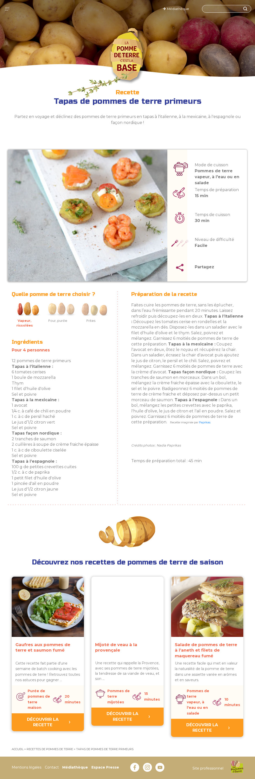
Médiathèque (177, 9)
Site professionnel (207, 768)
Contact (52, 767)
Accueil (17, 749)
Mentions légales (26, 767)
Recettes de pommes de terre (50, 749)
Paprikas (204, 422)
